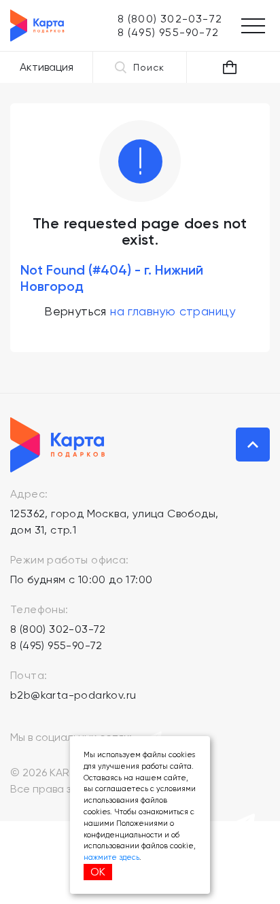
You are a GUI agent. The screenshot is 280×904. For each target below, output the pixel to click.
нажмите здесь (111, 857)
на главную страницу (173, 311)
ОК (97, 871)
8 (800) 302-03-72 (58, 629)
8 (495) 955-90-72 (56, 645)
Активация (46, 66)
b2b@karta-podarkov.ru (73, 695)
